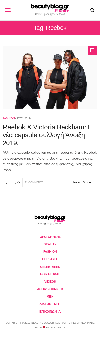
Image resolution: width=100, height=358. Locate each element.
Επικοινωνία (50, 311)
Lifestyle (50, 259)
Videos (50, 281)
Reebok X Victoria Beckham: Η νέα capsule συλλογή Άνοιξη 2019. (48, 135)
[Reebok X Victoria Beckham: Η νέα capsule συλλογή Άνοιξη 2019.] (50, 77)
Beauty (50, 244)
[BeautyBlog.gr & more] (50, 10)
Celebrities (50, 267)
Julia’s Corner (50, 289)
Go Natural (50, 274)
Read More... (83, 182)
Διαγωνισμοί (50, 304)
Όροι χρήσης (50, 237)
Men (50, 296)
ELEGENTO (58, 327)
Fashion (9, 118)
